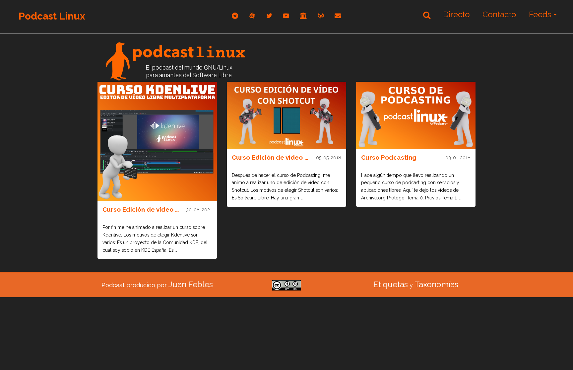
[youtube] (286, 16)
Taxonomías (436, 284)
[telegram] (235, 16)
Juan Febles (190, 284)
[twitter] (269, 16)
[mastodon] (252, 16)
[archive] (303, 16)
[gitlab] (321, 16)
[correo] (338, 16)
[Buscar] (427, 15)
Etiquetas (390, 284)
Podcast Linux (52, 16)
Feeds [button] (541, 14)
